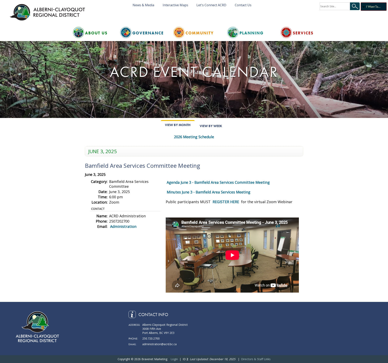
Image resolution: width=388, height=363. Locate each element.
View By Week (211, 126)
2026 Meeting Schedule (194, 136)
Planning (251, 33)
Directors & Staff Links (256, 359)
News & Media (143, 5)
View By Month (178, 125)
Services (303, 33)
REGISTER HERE (226, 201)
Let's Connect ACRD (211, 5)
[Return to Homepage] (48, 12)
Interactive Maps (175, 5)
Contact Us (243, 5)
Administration (123, 226)
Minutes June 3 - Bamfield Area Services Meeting (208, 192)
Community (200, 33)
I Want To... (373, 6)
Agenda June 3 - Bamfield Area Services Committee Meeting (218, 182)
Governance (148, 33)
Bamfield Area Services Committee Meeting (142, 165)
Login (174, 359)
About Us (96, 33)
